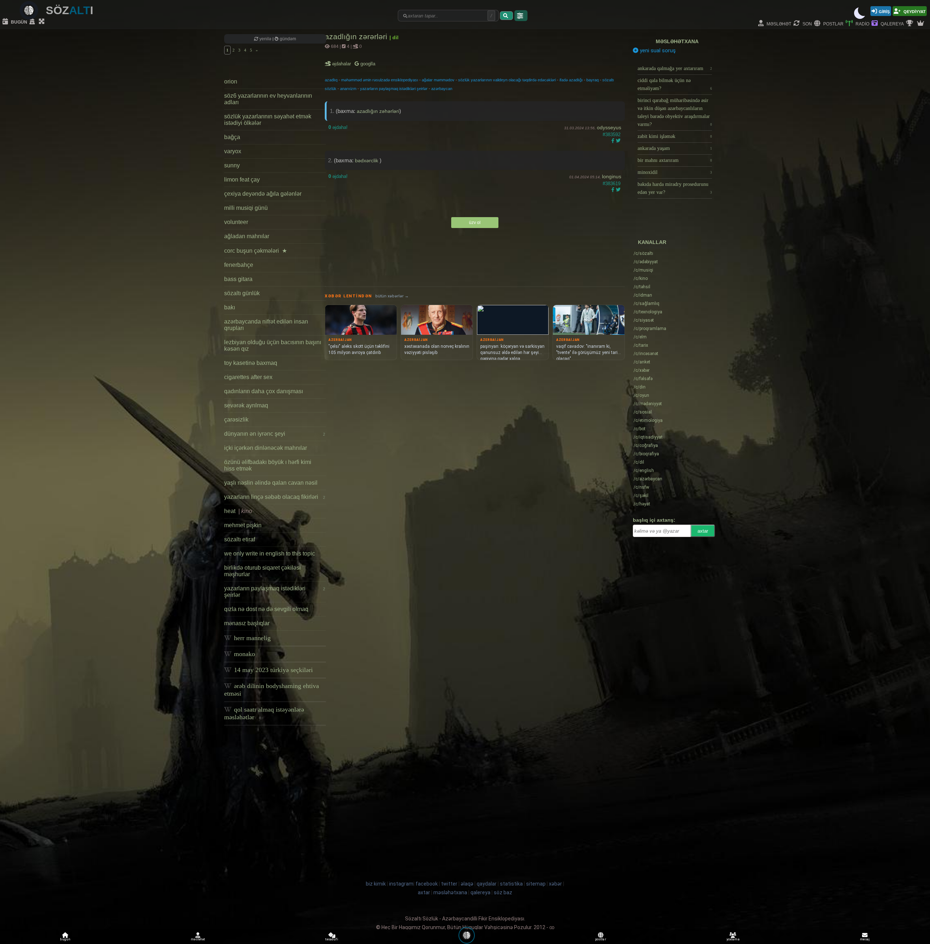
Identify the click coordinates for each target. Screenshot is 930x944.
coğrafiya (646, 445)
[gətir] (506, 15)
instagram (401, 884)
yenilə (265, 38)
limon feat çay (242, 179)
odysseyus (609, 127)
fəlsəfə (643, 378)
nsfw (641, 487)
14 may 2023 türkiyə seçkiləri (272, 670)
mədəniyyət (648, 403)
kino (641, 278)
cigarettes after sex (248, 377)
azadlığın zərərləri (357, 36)
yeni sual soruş (657, 50)
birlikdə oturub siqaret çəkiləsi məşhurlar (262, 571)
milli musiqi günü (246, 208)
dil (639, 462)
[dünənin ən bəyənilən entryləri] (910, 23)
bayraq (592, 80)
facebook (427, 884)
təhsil (642, 286)
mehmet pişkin (243, 525)
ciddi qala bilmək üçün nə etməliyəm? (675, 84)
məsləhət (778, 23)
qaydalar (487, 884)
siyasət (644, 320)
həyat (642, 503)
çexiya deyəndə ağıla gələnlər (263, 194)
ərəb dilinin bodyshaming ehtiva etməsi (271, 689)
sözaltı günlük (242, 293)
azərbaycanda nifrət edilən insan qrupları (266, 324)
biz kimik (376, 884)
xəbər (642, 370)
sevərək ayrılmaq (246, 405)
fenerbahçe (238, 265)
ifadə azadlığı (571, 80)
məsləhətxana (677, 41)
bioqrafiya (646, 453)
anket (642, 362)
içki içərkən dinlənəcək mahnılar (265, 448)
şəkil (641, 495)
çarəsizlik (236, 419)
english (644, 470)
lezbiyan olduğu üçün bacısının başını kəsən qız (272, 345)
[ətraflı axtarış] (520, 15)
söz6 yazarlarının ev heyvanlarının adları (268, 99)
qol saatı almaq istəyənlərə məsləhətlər (264, 713)
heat (238, 511)
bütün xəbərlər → (392, 296)
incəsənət (646, 353)
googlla (367, 63)
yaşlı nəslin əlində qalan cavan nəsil (271, 483)
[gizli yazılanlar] (33, 22)
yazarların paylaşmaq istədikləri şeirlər (274, 591)
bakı (229, 307)
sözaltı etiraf (239, 539)
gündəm (287, 38)
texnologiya (648, 311)
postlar (833, 23)
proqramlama (650, 328)
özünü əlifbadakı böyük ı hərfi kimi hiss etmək (267, 465)
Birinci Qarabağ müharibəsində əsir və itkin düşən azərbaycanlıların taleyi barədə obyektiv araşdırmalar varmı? (675, 112)
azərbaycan (441, 88)
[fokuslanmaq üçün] (42, 22)
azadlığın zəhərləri (378, 111)
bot (640, 428)
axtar (703, 531)
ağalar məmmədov (438, 80)
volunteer (236, 222)
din (640, 387)
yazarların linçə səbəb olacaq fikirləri (274, 497)
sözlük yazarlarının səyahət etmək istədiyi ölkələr (267, 119)
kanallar (652, 242)
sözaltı (643, 253)
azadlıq (331, 80)
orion (230, 81)
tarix (641, 345)
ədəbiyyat (646, 261)
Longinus (611, 176)
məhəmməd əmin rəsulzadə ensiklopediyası (379, 80)
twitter (449, 884)
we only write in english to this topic (269, 553)
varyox (232, 151)
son (806, 23)
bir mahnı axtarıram (675, 160)
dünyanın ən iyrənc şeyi (274, 434)
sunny (232, 165)
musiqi (643, 270)
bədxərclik (367, 160)
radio (861, 23)
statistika (511, 884)
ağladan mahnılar (246, 236)
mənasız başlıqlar (247, 623)
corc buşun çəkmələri (255, 251)
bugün (18, 21)
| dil (394, 37)
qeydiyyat (914, 11)
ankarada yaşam (675, 148)
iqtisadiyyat (648, 437)
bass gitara (238, 279)
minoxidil (675, 172)
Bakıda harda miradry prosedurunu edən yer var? (675, 188)
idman (643, 295)
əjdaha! (338, 127)
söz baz (503, 892)
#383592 (611, 134)
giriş (884, 11)
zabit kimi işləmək (675, 136)
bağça (232, 137)
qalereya (892, 23)
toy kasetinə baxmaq (250, 363)
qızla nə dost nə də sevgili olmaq (266, 609)
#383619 (611, 183)
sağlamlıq (646, 303)
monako (243, 654)
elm (640, 336)
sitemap (536, 884)
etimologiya (648, 420)
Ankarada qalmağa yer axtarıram (675, 68)
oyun (641, 395)
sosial (643, 412)
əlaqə (467, 884)
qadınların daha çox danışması (263, 391)
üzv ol (475, 222)
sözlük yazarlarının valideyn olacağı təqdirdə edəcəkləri (507, 80)
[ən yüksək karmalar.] (921, 23)
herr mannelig (251, 638)
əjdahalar (342, 63)
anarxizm (348, 88)
